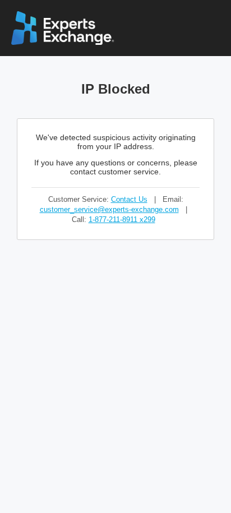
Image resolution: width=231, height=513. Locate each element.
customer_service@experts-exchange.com (109, 209)
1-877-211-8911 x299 (122, 219)
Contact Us (129, 199)
